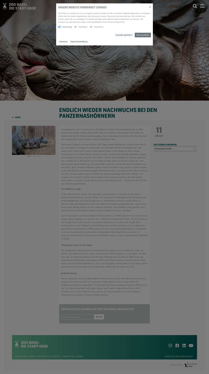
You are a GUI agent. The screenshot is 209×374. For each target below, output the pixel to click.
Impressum (63, 42)
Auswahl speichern (124, 35)
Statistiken (83, 27)
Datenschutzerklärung (79, 42)
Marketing (98, 27)
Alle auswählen (142, 35)
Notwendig (67, 27)
